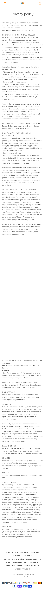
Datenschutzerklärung (16, 562)
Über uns (35, 552)
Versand (28, 555)
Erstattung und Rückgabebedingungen (22, 559)
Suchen (9, 552)
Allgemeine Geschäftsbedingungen (22, 566)
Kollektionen (21, 552)
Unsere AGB (35, 562)
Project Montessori (29, 574)
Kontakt (17, 555)
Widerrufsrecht (22, 569)
